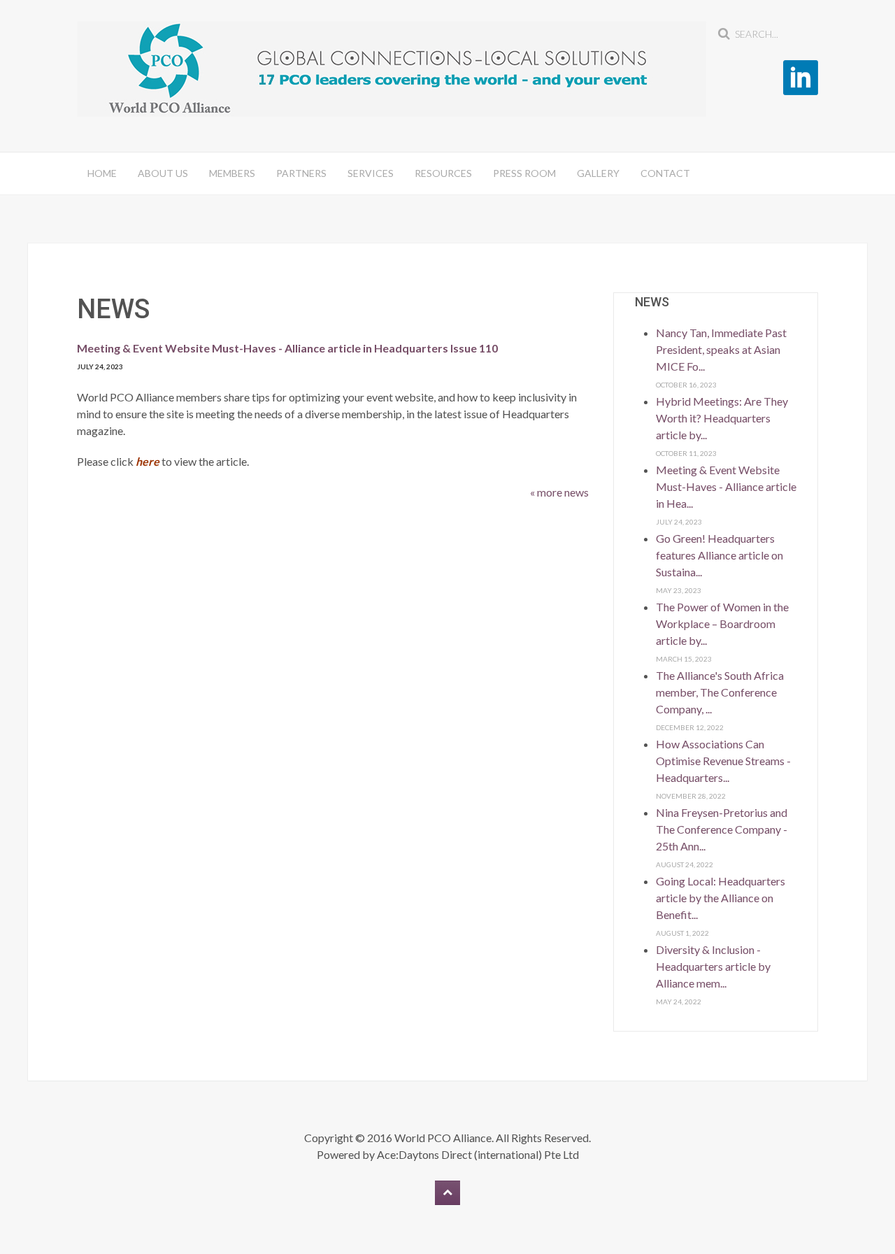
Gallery (598, 173)
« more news (559, 492)
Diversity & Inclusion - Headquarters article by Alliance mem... (713, 966)
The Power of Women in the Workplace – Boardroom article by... (722, 623)
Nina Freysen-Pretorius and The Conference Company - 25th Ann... (721, 829)
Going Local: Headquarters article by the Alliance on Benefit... (720, 897)
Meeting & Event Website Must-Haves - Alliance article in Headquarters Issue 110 (287, 348)
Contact (665, 173)
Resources (443, 173)
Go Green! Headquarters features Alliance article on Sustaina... (719, 555)
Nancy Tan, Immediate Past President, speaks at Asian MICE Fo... (721, 349)
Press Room (524, 173)
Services (371, 173)
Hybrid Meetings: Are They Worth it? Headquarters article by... (722, 417)
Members (232, 173)
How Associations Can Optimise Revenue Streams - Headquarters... (723, 760)
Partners (301, 173)
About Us (163, 173)
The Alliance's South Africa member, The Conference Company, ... (720, 692)
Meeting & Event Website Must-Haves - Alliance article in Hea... (726, 486)
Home (102, 173)
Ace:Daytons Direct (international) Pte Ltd (478, 1154)
